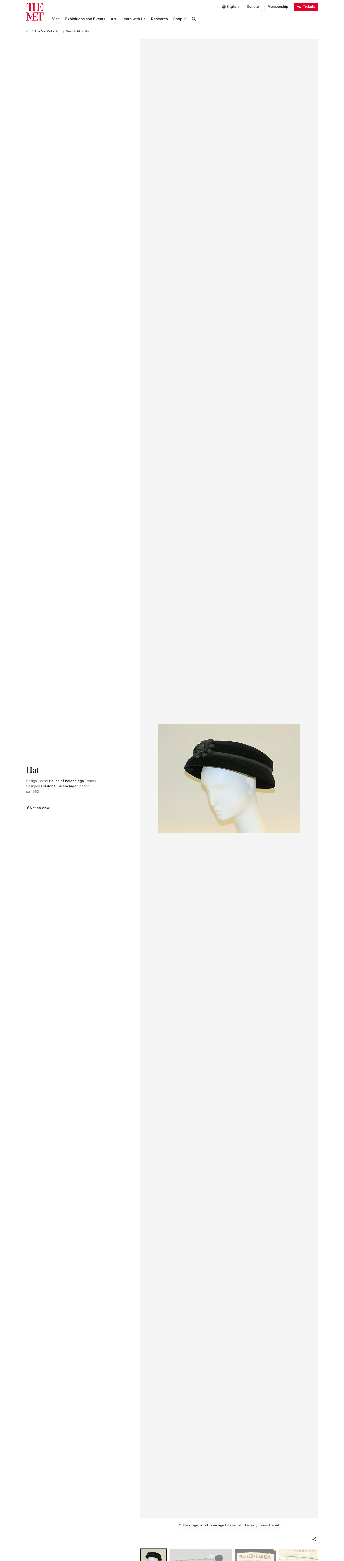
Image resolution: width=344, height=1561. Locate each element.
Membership (278, 6)
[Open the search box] (193, 19)
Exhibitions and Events (85, 19)
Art (113, 19)
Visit (56, 19)
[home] (28, 31)
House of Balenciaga (66, 781)
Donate (253, 6)
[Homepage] (35, 12)
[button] (314, 1539)
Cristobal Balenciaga (58, 786)
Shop (178, 19)
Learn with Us (133, 19)
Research (159, 19)
